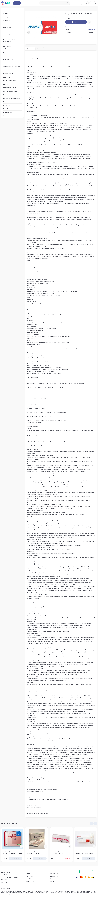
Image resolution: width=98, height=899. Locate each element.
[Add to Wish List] (89, 22)
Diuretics (5, 44)
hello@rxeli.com (5, 874)
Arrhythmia (6, 37)
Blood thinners (7, 41)
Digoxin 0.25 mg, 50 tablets (57, 853)
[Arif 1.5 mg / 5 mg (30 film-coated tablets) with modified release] (44, 27)
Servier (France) (91, 29)
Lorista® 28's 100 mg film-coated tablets (12, 853)
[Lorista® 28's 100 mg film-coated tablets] (12, 839)
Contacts (30, 3)
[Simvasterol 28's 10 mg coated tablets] (85, 839)
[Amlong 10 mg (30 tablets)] (37, 839)
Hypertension (7, 46)
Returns (28, 873)
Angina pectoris (7, 34)
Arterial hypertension (9, 39)
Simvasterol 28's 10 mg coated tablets (85, 853)
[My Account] (87, 3)
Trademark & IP (54, 873)
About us (24, 3)
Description (30, 48)
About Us (52, 871)
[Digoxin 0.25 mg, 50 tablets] (61, 839)
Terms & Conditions (31, 878)
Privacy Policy (29, 876)
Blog (35, 3)
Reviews (39, 48)
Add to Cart (77, 22)
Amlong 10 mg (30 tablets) (33, 853)
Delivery (28, 871)
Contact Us (52, 881)
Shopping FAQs (54, 876)
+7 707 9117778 (6, 872)
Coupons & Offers (30, 881)
